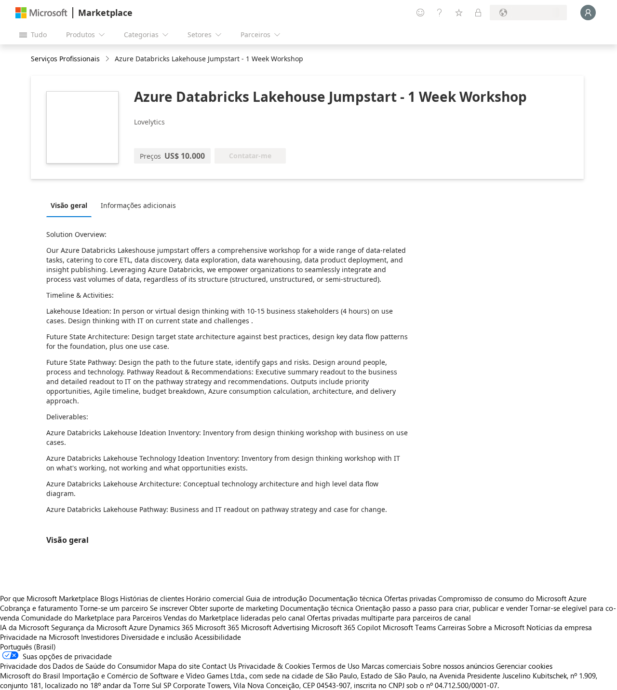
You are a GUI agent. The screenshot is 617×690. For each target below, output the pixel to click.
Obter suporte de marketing (233, 608)
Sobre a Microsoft (496, 627)
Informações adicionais (138, 205)
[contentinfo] (108, 59)
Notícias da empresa (559, 627)
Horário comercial (215, 598)
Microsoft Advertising (275, 627)
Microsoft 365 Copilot (346, 627)
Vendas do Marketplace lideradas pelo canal (234, 617)
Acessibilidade (218, 637)
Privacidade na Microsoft (39, 637)
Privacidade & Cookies (274, 666)
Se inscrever (169, 608)
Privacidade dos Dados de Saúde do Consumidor (78, 666)
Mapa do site (179, 666)
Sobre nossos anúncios (458, 666)
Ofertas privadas (410, 598)
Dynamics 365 (171, 627)
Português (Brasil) (28, 646)
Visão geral (69, 205)
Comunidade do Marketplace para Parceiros (91, 617)
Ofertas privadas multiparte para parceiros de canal (389, 617)
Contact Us (219, 666)
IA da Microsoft (24, 627)
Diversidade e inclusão (157, 637)
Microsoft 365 (217, 627)
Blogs (109, 598)
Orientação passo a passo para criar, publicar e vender (441, 608)
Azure (138, 627)
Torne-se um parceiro (114, 608)
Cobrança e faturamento (39, 608)
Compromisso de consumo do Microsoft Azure (512, 598)
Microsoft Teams (409, 627)
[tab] (71, 205)
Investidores (100, 637)
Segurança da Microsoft (89, 627)
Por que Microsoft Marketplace (49, 598)
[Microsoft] (41, 12)
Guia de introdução (276, 598)
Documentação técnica (345, 598)
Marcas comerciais (391, 666)
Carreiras (452, 627)
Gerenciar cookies (524, 666)
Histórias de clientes (152, 598)
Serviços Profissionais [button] (65, 58)
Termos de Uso (336, 666)
